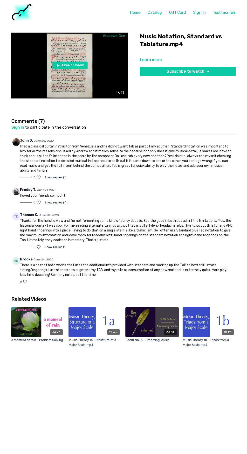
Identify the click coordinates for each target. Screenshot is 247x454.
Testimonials (224, 12)
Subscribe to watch (185, 71)
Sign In (199, 12)
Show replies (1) (55, 177)
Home (135, 12)
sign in (17, 127)
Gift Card (177, 12)
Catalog (155, 12)
